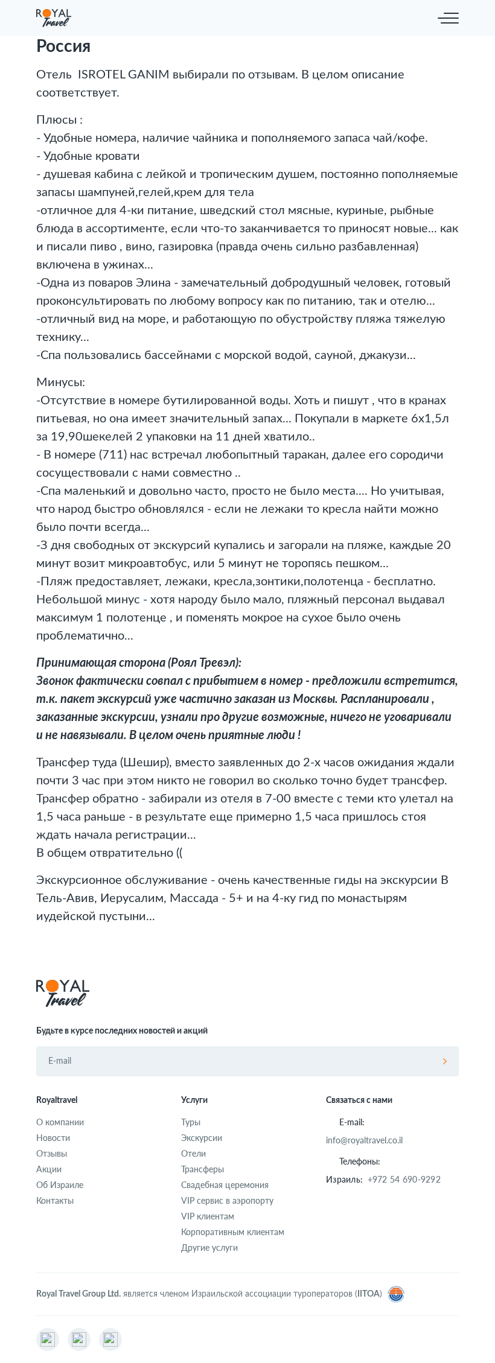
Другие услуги (209, 1247)
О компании (60, 1122)
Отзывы (51, 1153)
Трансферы (202, 1169)
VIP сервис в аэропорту (227, 1200)
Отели (193, 1153)
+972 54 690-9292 (404, 1179)
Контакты (55, 1200)
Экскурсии (201, 1138)
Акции (49, 1169)
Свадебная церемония (225, 1185)
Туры (190, 1122)
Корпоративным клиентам (232, 1232)
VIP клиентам (207, 1216)
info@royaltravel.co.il (364, 1140)
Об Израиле (59, 1185)
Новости (53, 1138)
